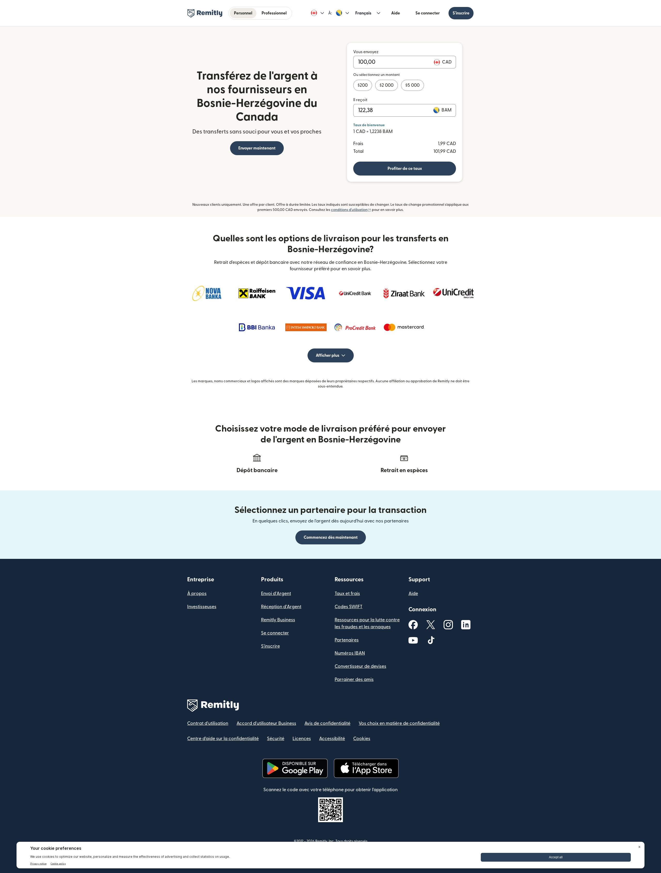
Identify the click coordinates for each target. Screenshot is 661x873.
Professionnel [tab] (274, 13)
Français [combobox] (363, 13)
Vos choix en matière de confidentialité (399, 723)
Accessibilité (332, 738)
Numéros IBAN (350, 653)
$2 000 (387, 85)
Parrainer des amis (354, 679)
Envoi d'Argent (276, 593)
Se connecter (427, 13)
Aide (395, 13)
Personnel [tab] (243, 13)
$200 (363, 85)
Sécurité (275, 738)
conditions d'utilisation (351, 210)
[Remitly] (204, 13)
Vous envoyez (366, 52)
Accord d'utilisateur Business (266, 723)
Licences (302, 738)
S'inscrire (461, 13)
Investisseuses (201, 607)
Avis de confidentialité (327, 723)
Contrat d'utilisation (207, 723)
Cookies (361, 738)
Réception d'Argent (281, 607)
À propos (197, 593)
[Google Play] (294, 768)
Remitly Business (278, 620)
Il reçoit (360, 100)
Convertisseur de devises (360, 666)
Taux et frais (347, 593)
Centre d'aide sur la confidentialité (223, 738)
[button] (317, 13)
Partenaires (347, 640)
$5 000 (412, 85)
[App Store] (366, 768)
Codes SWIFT (349, 607)
